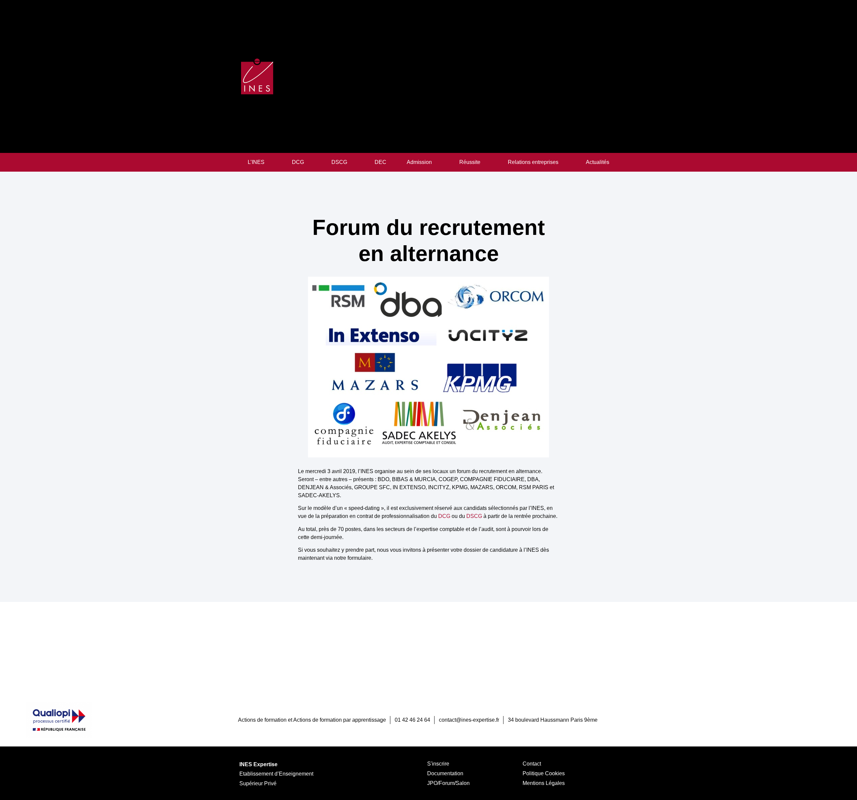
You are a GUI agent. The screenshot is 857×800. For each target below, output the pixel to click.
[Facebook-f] (800, 720)
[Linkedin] (813, 720)
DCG (298, 162)
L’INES (256, 162)
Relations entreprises (533, 162)
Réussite (469, 162)
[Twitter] (827, 720)
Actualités (597, 162)
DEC (380, 162)
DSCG (339, 162)
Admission (419, 162)
